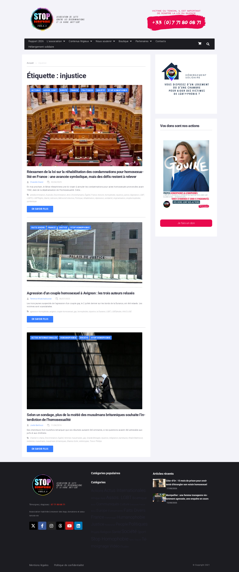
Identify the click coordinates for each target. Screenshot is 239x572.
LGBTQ (30, 198)
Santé (116, 532)
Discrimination (60, 195)
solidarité (109, 198)
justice (126, 195)
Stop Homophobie (117, 90)
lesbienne (31, 441)
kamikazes (123, 438)
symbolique (32, 201)
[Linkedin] (78, 526)
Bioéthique (139, 498)
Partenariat (110, 525)
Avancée (49, 195)
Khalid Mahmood (136, 438)
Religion (105, 532)
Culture (124, 504)
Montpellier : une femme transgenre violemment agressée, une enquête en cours (187, 497)
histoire (101, 195)
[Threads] (60, 526)
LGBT (142, 195)
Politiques (87, 90)
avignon (52, 311)
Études (124, 546)
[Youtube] (69, 526)
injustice (119, 195)
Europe (63, 90)
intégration (113, 438)
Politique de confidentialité (69, 565)
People (122, 524)
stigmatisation (119, 198)
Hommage (110, 517)
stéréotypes (84, 441)
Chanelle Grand (36, 182)
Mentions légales (38, 565)
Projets (95, 532)
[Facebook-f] (42, 526)
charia (41, 438)
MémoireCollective (66, 198)
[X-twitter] (33, 526)
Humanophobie (68, 337)
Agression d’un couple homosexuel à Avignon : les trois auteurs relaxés (80, 293)
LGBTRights (38, 198)
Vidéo (115, 546)
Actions (35, 90)
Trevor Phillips (96, 441)
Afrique (95, 498)
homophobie (110, 195)
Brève (93, 505)
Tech (131, 540)
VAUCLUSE (127, 311)
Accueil (30, 63)
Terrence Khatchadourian (41, 299)
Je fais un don (186, 223)
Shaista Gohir (72, 441)
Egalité (61, 438)
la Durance (101, 311)
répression (99, 198)
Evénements (115, 510)
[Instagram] (51, 526)
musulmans (40, 441)
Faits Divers (38, 227)
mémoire (54, 198)
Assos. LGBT (50, 90)
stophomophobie (133, 198)
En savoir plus (40, 209)
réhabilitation (88, 198)
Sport (142, 532)
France (74, 90)
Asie (102, 498)
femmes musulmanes (73, 438)
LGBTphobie (116, 311)
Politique (79, 198)
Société (100, 90)
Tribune (137, 540)
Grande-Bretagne (93, 438)
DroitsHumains (77, 195)
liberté (46, 198)
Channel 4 (34, 438)
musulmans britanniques (56, 441)
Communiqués (107, 504)
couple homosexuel (65, 311)
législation (134, 195)
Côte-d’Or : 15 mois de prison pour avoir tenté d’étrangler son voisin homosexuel (186, 482)
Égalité (87, 195)
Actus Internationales (44, 337)
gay (75, 311)
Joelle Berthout (36, 425)
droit (69, 195)
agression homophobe (39, 311)
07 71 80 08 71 (58, 504)
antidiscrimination (37, 195)
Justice (63, 227)
